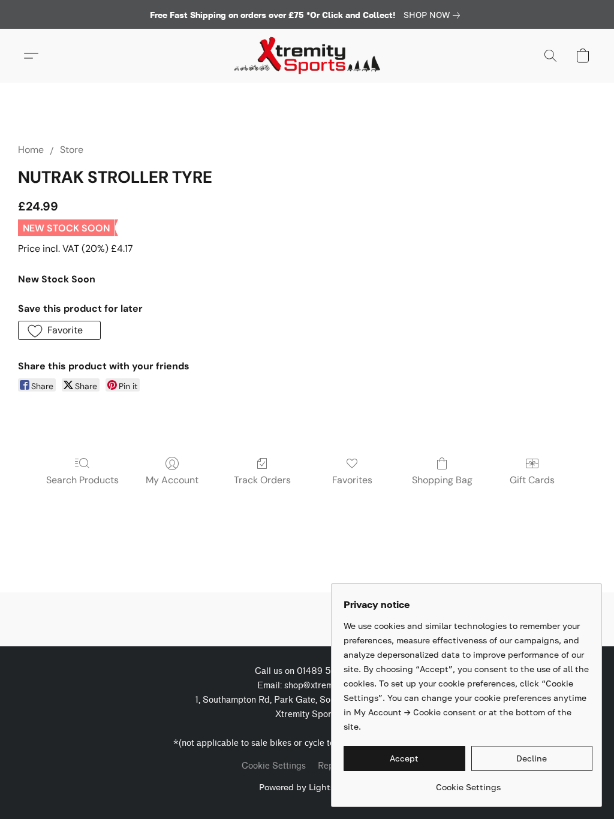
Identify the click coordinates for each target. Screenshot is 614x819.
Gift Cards (532, 480)
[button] (307, 56)
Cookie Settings (274, 766)
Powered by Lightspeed (307, 787)
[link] (434, 15)
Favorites (352, 480)
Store (71, 149)
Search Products (82, 480)
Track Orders (262, 480)
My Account (172, 480)
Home (31, 149)
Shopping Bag (442, 480)
